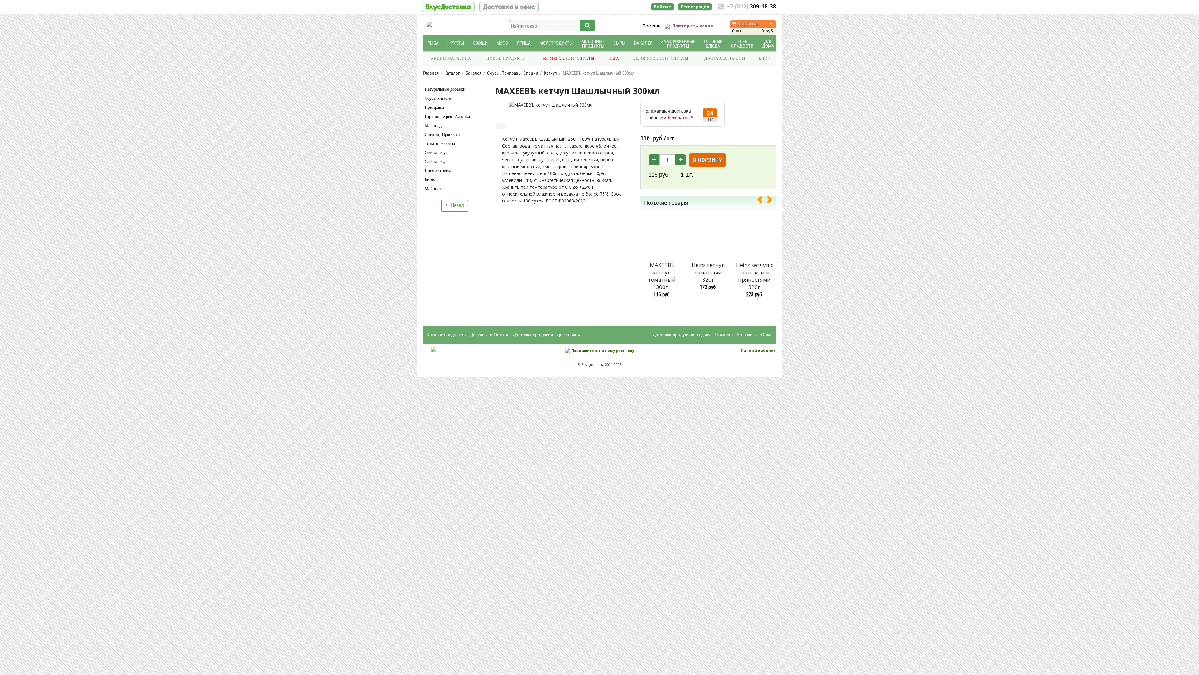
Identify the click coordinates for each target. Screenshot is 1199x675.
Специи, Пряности (442, 134)
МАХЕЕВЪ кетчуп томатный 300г (662, 276)
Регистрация (695, 6)
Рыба (433, 43)
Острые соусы (437, 152)
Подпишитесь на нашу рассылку (602, 350)
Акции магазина (451, 58)
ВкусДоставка (448, 7)
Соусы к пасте (438, 98)
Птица (524, 43)
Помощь (651, 26)
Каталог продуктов (446, 334)
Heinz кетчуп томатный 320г (708, 272)
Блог (764, 58)
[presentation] (762, 201)
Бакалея (643, 43)
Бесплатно (679, 117)
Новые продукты (506, 58)
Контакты (747, 334)
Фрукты (455, 43)
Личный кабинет (758, 350)
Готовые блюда (713, 43)
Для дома (768, 43)
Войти (661, 6)
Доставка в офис (509, 7)
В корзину (707, 160)
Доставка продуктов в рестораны (547, 334)
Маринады (434, 125)
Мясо (502, 43)
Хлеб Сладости (742, 43)
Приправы (434, 107)
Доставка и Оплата (489, 334)
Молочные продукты (592, 43)
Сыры (619, 43)
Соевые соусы (437, 161)
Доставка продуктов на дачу (682, 334)
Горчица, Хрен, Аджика (447, 116)
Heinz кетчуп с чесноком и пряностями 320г (754, 276)
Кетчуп (431, 180)
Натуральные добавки (445, 89)
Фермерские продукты (568, 58)
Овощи (480, 43)
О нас (766, 334)
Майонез (433, 189)
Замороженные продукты (678, 43)
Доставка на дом (725, 58)
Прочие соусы (438, 170)
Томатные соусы (440, 143)
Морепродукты (556, 43)
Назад (455, 205)
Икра (613, 58)
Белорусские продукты (660, 58)
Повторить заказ (692, 26)
